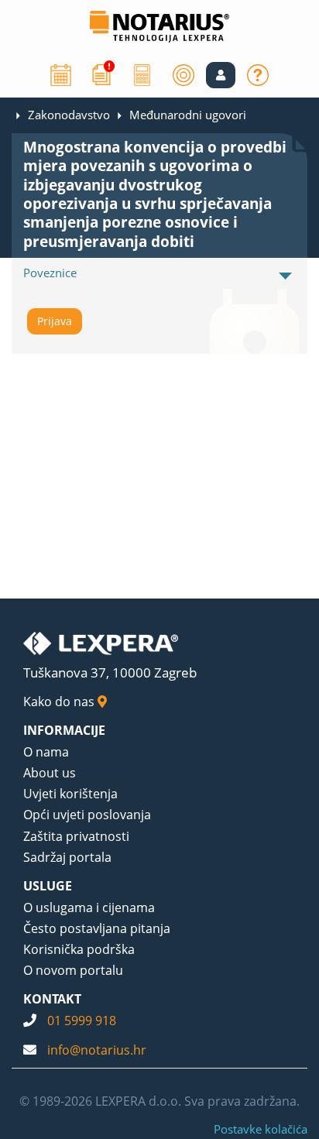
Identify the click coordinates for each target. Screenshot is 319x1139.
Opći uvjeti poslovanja (87, 814)
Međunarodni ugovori (187, 114)
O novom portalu (73, 970)
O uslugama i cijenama (89, 907)
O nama (46, 751)
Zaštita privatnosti (76, 836)
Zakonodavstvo (69, 114)
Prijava (54, 321)
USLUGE (47, 885)
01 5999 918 (81, 1020)
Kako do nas (60, 701)
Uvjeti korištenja (70, 793)
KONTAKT (52, 998)
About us (49, 772)
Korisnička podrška (79, 949)
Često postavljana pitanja (96, 928)
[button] (220, 75)
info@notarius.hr (96, 1049)
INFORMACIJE (64, 730)
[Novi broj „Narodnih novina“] (101, 73)
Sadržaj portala (67, 857)
